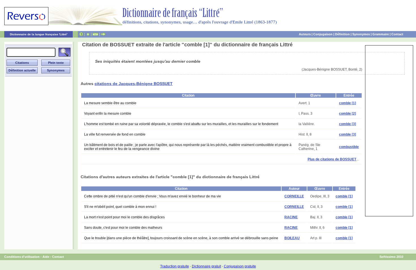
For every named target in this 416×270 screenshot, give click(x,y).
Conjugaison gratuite (240, 266)
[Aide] (81, 34)
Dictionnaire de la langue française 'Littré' (38, 34)
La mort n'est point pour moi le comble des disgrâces (124, 217)
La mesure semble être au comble (110, 103)
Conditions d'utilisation (22, 256)
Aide (45, 256)
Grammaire (380, 34)
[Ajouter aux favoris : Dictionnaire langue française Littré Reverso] (88, 34)
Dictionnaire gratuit (206, 266)
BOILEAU (292, 238)
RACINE (291, 217)
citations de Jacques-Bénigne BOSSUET (134, 83)
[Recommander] (103, 34)
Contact (397, 34)
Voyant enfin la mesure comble (107, 114)
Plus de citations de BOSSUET (332, 159)
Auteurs (305, 34)
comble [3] (347, 124)
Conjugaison (323, 34)
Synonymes (361, 34)
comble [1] (347, 103)
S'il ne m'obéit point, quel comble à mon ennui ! (120, 207)
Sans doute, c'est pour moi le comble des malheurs (123, 228)
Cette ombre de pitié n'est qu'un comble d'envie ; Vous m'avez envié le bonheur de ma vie (152, 196)
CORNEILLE (294, 196)
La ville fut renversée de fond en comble (114, 134)
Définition (342, 34)
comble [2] (347, 114)
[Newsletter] (95, 34)
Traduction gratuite (174, 266)
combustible (349, 147)
